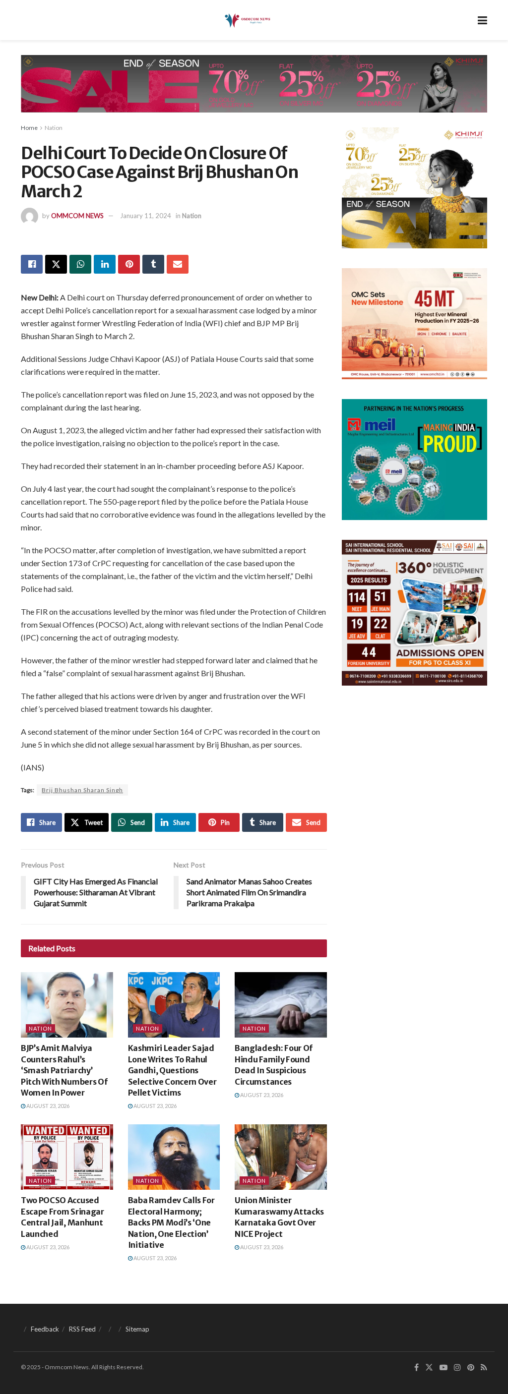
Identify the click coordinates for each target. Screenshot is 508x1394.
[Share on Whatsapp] (80, 264)
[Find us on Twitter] (429, 1367)
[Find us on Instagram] (457, 1367)
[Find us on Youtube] (443, 1367)
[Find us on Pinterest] (470, 1367)
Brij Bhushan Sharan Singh (82, 790)
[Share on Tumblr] (153, 264)
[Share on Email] (178, 264)
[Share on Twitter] (56, 264)
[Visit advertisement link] (254, 91)
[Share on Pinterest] (129, 264)
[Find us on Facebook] (416, 1367)
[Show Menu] (482, 20)
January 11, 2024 (145, 216)
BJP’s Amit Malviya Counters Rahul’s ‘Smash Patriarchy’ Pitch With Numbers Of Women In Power (64, 1070)
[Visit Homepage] (246, 20)
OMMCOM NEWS (77, 216)
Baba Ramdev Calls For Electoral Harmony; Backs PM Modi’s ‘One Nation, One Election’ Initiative (171, 1222)
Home (29, 127)
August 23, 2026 (47, 1106)
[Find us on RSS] (484, 1367)
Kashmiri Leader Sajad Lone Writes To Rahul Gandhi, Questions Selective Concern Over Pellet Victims (172, 1070)
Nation (54, 127)
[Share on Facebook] (32, 264)
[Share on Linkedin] (105, 264)
